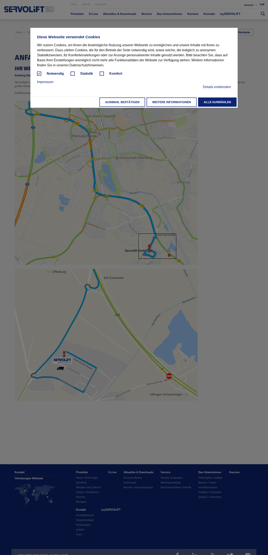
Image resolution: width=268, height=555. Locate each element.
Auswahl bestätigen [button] (122, 102)
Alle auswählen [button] (217, 102)
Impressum (45, 82)
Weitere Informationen (171, 102)
